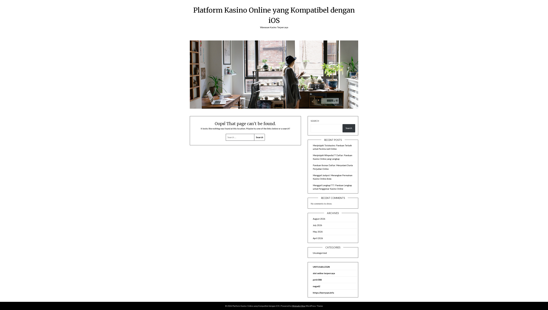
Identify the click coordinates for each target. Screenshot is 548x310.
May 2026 (318, 231)
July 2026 (317, 225)
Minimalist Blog (298, 306)
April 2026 (318, 238)
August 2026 (319, 218)
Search (315, 121)
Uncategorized (320, 253)
